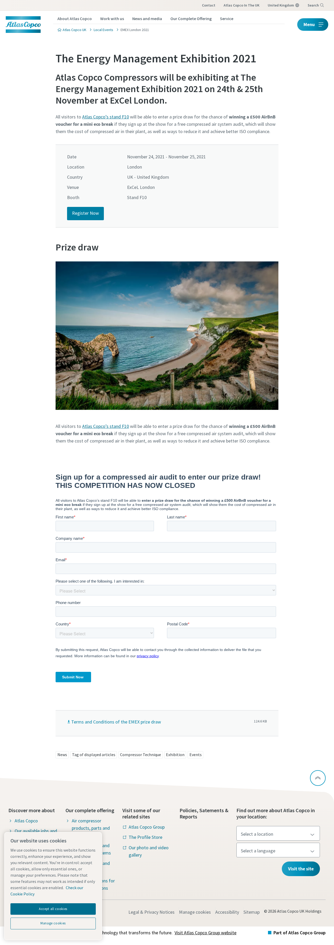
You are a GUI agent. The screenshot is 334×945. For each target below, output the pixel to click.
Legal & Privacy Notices (151, 912)
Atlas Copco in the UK (241, 5)
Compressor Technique (140, 754)
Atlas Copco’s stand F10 (105, 117)
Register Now (85, 213)
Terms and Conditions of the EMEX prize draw (116, 722)
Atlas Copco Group (147, 827)
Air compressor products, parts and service (91, 828)
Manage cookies (195, 912)
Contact (208, 5)
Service (226, 18)
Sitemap (251, 912)
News (62, 754)
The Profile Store (145, 837)
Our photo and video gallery (149, 851)
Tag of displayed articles (93, 754)
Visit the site (301, 869)
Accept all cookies (53, 909)
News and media (147, 18)
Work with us (112, 18)
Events (195, 754)
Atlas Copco (26, 821)
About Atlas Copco (74, 18)
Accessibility (227, 912)
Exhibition (175, 754)
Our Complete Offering (191, 18)
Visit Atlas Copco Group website (205, 933)
